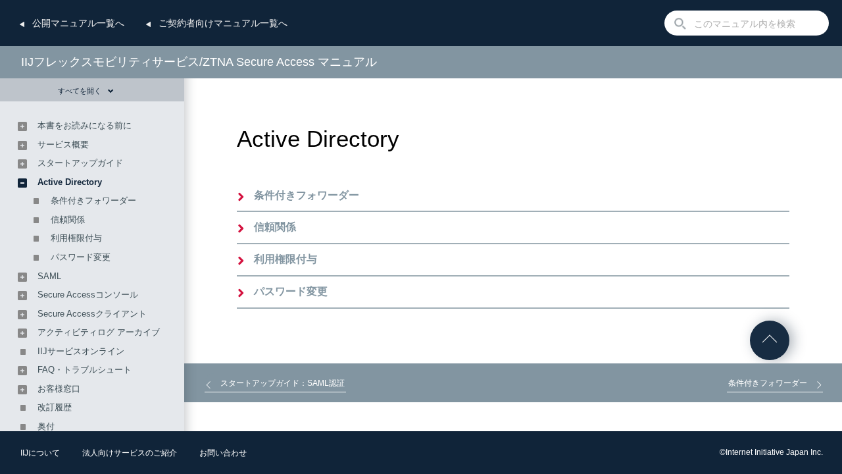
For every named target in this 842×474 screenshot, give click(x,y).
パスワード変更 (291, 291)
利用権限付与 (285, 259)
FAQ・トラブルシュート (84, 370)
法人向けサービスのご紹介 (129, 453)
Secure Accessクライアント (92, 314)
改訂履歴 (54, 407)
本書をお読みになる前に (84, 125)
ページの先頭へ (769, 340)
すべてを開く (79, 91)
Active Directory (69, 182)
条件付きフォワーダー (306, 195)
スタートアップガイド (80, 163)
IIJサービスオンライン (80, 351)
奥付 (46, 426)
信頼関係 (275, 226)
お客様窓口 (58, 389)
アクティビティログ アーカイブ (98, 332)
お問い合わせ (223, 453)
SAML (49, 276)
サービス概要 (63, 144)
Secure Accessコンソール (87, 295)
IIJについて (40, 453)
